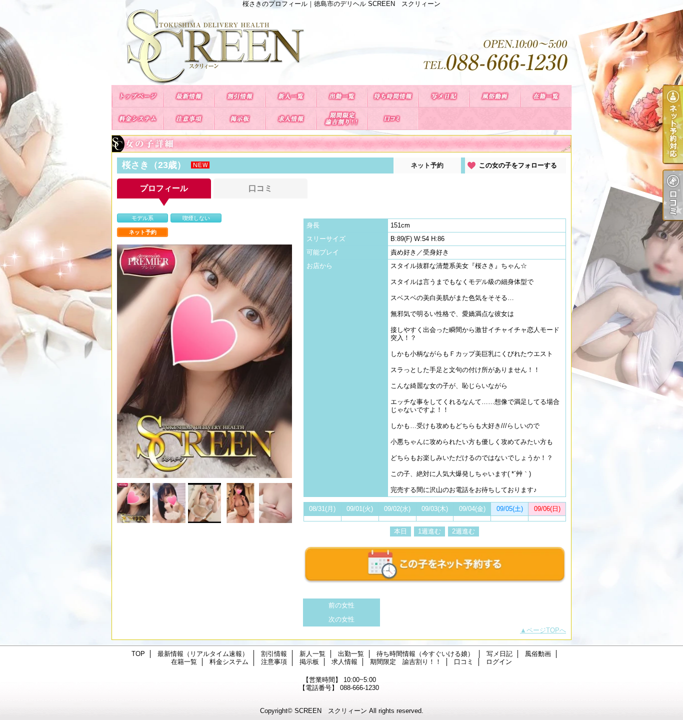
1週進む (429, 531)
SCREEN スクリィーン (330, 710)
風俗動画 (494, 96)
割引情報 (239, 96)
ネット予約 (427, 165)
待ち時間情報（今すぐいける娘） (392, 96)
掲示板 (239, 119)
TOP (137, 96)
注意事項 (188, 119)
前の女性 (341, 605)
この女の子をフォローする (518, 165)
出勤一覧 (341, 96)
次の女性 (341, 619)
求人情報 (290, 119)
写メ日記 (443, 96)
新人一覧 (290, 96)
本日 (400, 531)
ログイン (499, 662)
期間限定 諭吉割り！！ (341, 119)
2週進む (463, 531)
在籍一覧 (545, 96)
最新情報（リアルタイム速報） (188, 96)
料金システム (137, 119)
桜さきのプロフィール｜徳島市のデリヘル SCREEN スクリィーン (342, 46)
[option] (204, 361)
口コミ (392, 119)
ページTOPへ (546, 630)
